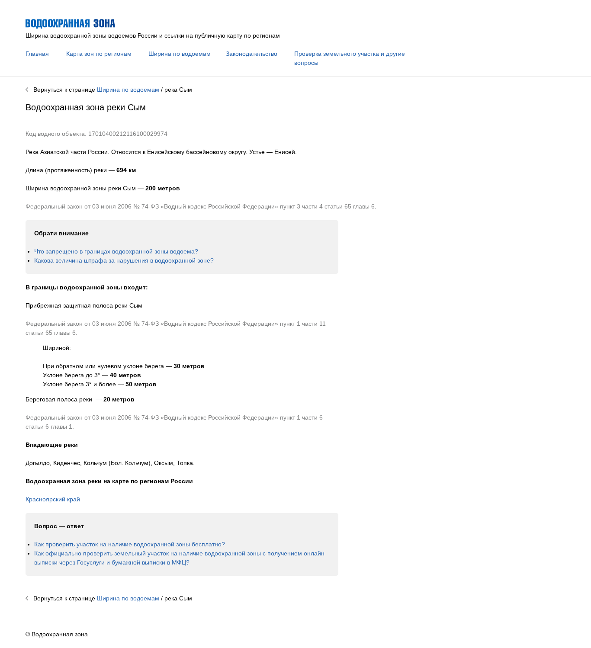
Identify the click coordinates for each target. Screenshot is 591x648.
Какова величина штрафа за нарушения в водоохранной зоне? (124, 260)
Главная (37, 53)
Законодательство (251, 53)
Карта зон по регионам (99, 53)
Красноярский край (53, 499)
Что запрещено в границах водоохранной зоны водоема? (116, 251)
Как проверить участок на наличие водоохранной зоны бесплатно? (129, 544)
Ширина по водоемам (179, 53)
